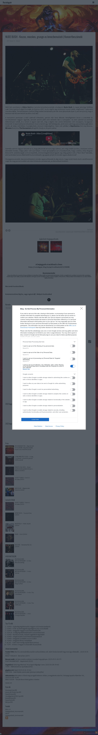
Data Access (49, 426)
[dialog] (49, 367)
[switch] (72, 346)
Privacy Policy (60, 426)
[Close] (82, 309)
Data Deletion (38, 426)
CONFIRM (35, 419)
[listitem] (49, 342)
